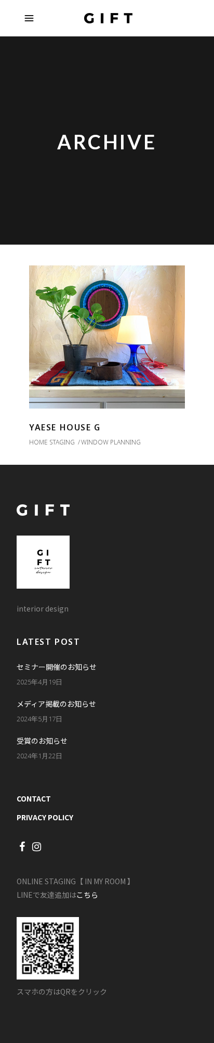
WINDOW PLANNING (111, 442)
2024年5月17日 (39, 718)
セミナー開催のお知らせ (57, 667)
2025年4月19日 (39, 681)
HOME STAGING (52, 442)
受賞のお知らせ (42, 740)
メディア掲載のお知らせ (56, 703)
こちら (87, 894)
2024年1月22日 (39, 755)
